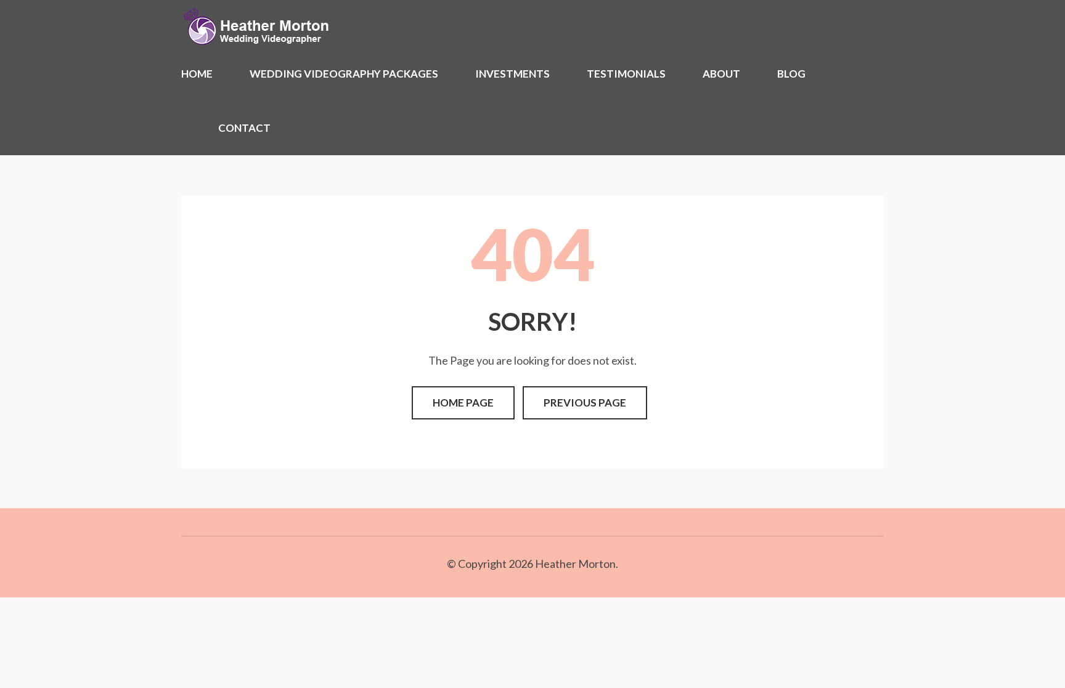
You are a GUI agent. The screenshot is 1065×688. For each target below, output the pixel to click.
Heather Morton (575, 563)
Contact (244, 127)
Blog (791, 73)
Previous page (585, 402)
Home (197, 73)
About (721, 73)
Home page (463, 402)
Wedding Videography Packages (344, 73)
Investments (512, 73)
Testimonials (626, 73)
